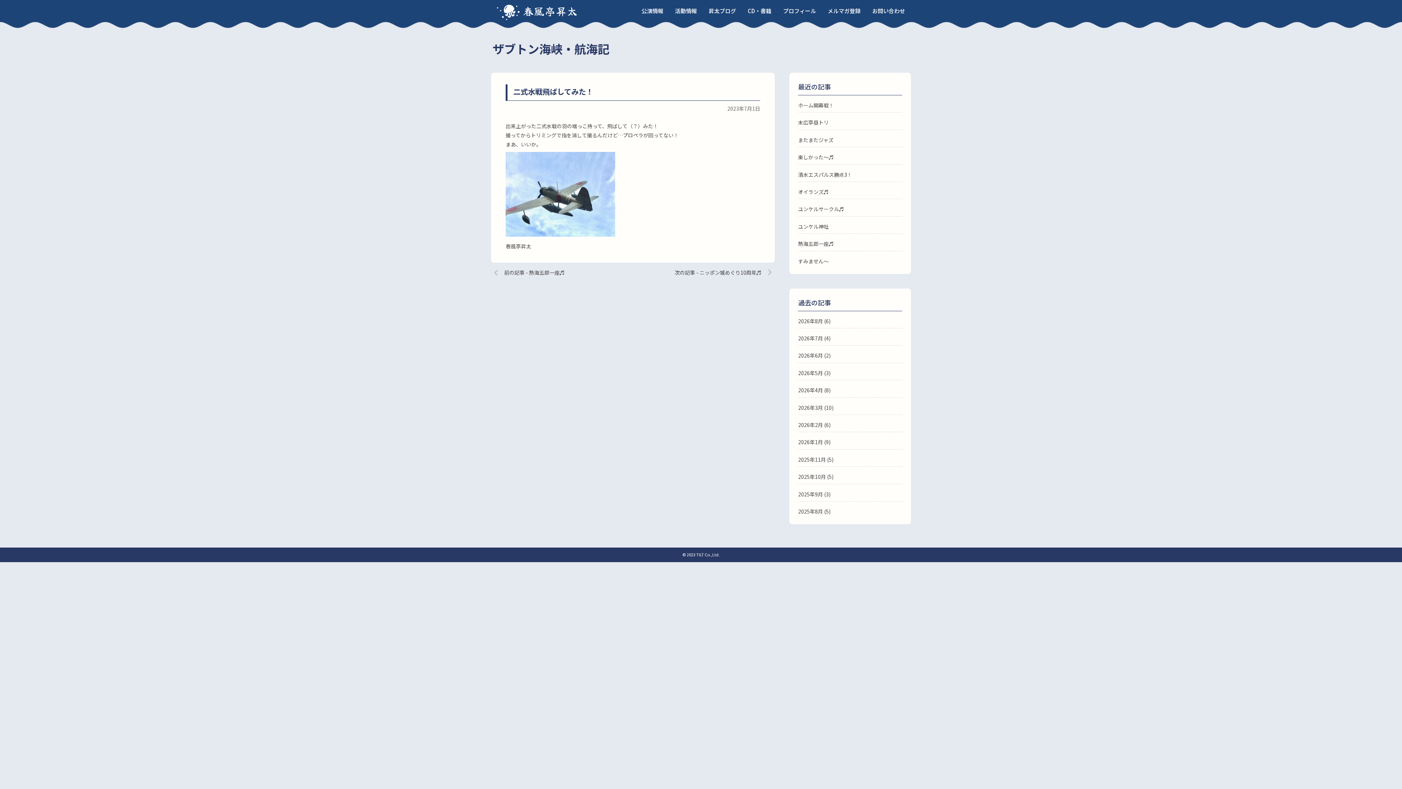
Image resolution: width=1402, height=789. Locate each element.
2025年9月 (810, 494)
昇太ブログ (722, 11)
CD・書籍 (759, 11)
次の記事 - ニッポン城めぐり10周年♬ (718, 272)
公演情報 (652, 11)
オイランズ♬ (813, 191)
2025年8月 (810, 511)
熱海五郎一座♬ (816, 243)
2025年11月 (812, 459)
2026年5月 (810, 373)
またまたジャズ (816, 140)
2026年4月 (810, 390)
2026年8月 (810, 321)
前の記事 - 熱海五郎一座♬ (534, 272)
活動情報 (686, 11)
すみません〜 (813, 261)
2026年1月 (810, 442)
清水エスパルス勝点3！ (825, 174)
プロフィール (799, 11)
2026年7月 (810, 338)
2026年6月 (810, 355)
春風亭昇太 (550, 11)
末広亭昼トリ (813, 122)
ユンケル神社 (813, 226)
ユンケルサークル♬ (821, 209)
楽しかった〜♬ (816, 157)
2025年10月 (812, 476)
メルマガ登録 (844, 11)
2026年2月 (810, 424)
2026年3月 (810, 407)
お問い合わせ (888, 11)
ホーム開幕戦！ (816, 105)
